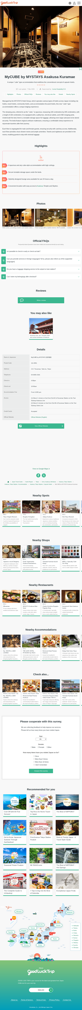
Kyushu (10, 932)
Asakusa (40, 186)
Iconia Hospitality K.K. (59, 89)
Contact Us (67, 1000)
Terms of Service (27, 1000)
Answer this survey (41, 771)
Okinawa (19, 911)
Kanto (55, 939)
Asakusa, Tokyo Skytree (65, 482)
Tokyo (37, 482)
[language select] (70, 3)
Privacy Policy (54, 1000)
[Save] (80, 68)
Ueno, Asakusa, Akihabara (49, 482)
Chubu (40, 945)
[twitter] (44, 475)
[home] (9, 3)
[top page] (8, 482)
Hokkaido (70, 912)
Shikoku (26, 945)
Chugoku (24, 930)
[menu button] (79, 3)
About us (14, 1000)
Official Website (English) (39, 417)
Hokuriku (40, 925)
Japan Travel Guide (17, 482)
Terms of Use (41, 1000)
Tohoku (58, 925)
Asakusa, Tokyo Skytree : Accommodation (16, 484)
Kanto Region (29, 482)
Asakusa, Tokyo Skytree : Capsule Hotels (41, 484)
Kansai (33, 928)
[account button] (74, 3)
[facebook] (38, 475)
